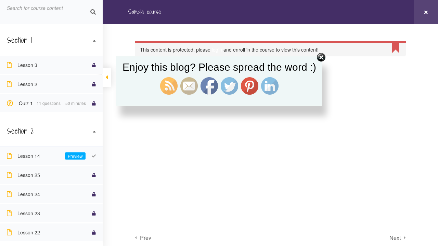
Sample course (144, 12)
